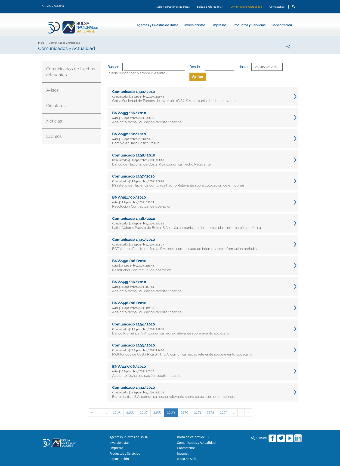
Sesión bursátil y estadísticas (173, 6)
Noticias (54, 121)
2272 (210, 412)
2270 (184, 412)
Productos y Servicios (249, 25)
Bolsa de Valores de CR (210, 6)
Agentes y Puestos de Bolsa (157, 25)
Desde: (195, 67)
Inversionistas (194, 25)
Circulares (56, 105)
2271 (197, 412)
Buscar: (113, 67)
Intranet (183, 453)
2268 (157, 412)
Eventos (54, 136)
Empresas (218, 25)
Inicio (41, 42)
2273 (223, 412)
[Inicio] (74, 28)
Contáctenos (276, 6)
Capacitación (282, 25)
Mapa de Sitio (187, 459)
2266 (130, 412)
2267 (144, 412)
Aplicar (197, 76)
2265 (117, 412)
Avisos (52, 90)
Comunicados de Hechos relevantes (70, 71)
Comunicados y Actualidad (246, 6)
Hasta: (243, 67)
